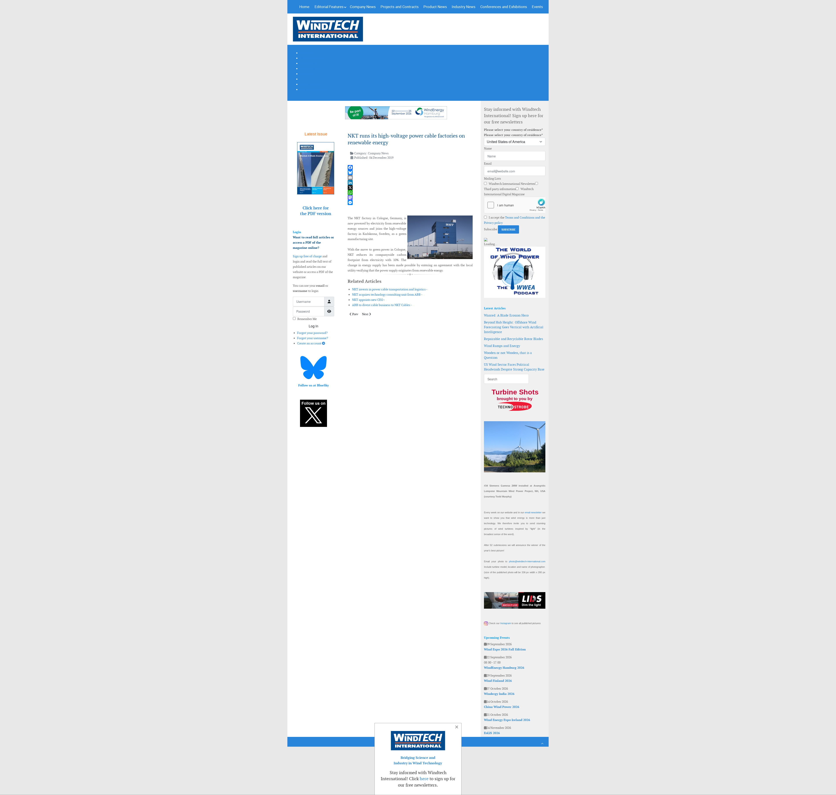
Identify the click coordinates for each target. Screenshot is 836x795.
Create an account (309, 343)
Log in (313, 325)
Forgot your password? (312, 333)
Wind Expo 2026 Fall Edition (505, 649)
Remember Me (307, 319)
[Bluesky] (410, 172)
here (424, 779)
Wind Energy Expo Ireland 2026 (507, 720)
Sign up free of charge (307, 256)
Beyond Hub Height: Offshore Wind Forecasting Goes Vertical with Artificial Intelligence (513, 327)
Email (488, 163)
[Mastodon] (410, 197)
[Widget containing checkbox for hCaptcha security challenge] (514, 205)
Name (488, 148)
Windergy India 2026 (499, 694)
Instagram (505, 623)
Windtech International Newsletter (511, 184)
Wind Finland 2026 (498, 681)
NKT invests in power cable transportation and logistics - (389, 289)
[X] (410, 187)
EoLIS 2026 (492, 733)
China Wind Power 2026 (501, 707)
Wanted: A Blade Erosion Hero (506, 315)
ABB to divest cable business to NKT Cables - (382, 305)
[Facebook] (410, 167)
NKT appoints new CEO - (368, 300)
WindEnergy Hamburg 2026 (504, 668)
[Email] (410, 177)
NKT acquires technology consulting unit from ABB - (387, 294)
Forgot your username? (312, 338)
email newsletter (533, 512)
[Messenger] (410, 202)
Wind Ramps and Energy (502, 346)
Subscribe (490, 229)
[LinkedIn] (410, 182)
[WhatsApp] (410, 192)
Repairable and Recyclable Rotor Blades (513, 339)
